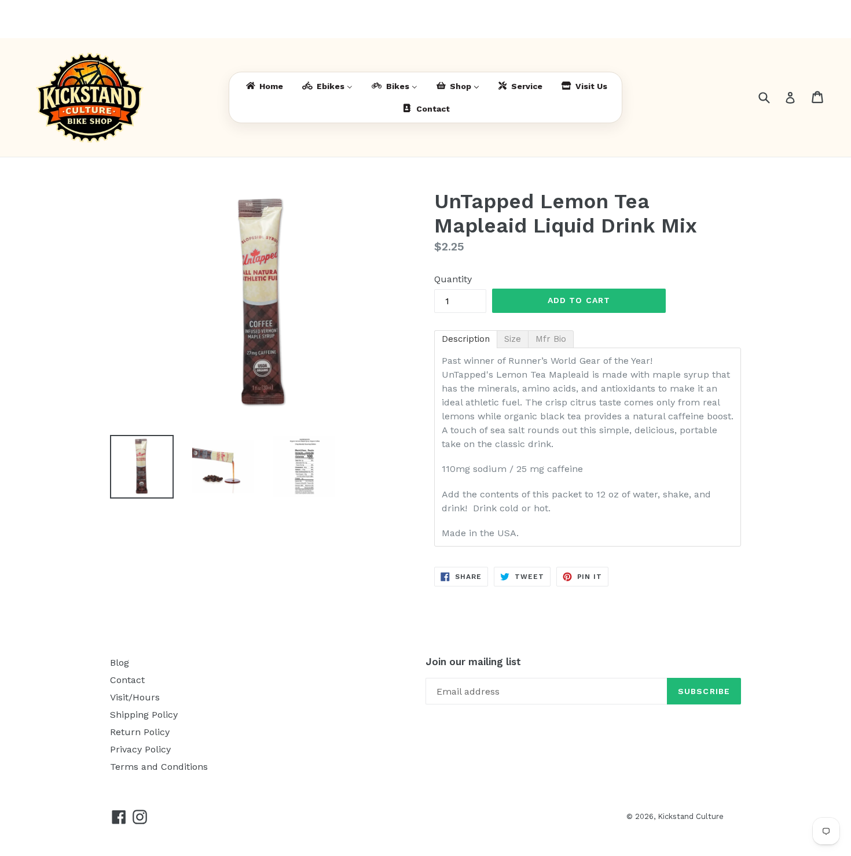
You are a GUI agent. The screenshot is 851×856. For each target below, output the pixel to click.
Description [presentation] (466, 339)
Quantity (453, 279)
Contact (127, 679)
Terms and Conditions (159, 766)
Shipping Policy (144, 714)
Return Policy (140, 731)
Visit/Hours (135, 697)
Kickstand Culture (691, 816)
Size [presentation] (512, 339)
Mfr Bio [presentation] (550, 339)
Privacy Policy (140, 749)
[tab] (465, 339)
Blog (119, 662)
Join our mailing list (473, 661)
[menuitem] (264, 86)
